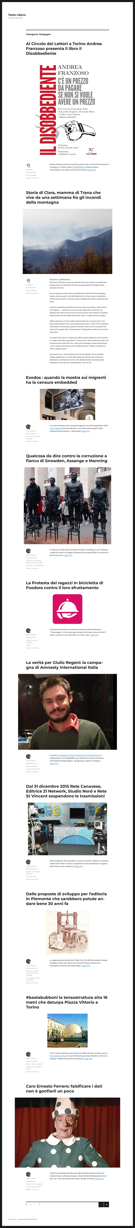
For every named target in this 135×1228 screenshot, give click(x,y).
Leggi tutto (91, 170)
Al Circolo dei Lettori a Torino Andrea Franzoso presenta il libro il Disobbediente (64, 48)
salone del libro (36, 1187)
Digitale (28, 871)
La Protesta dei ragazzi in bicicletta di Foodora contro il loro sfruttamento (64, 585)
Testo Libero (17, 15)
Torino (28, 175)
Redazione (29, 169)
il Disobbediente (78, 167)
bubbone (29, 1067)
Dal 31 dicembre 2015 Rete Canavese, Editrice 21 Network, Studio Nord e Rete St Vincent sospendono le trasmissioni (66, 791)
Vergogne (34, 175)
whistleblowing (38, 565)
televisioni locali (31, 876)
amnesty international (33, 769)
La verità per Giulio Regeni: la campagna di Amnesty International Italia (64, 665)
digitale (31, 978)
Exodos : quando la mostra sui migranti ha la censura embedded (66, 380)
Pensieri (37, 436)
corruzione (29, 565)
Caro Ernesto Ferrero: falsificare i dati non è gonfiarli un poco (64, 1088)
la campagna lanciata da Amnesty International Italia (78, 755)
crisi (27, 978)
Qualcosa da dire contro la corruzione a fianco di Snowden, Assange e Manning (66, 458)
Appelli (28, 766)
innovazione (30, 980)
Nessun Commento (32, 178)
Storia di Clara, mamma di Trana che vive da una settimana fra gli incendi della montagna (63, 197)
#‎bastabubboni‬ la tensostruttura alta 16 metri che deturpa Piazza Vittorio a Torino (66, 1002)
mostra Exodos (55, 428)
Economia (29, 560)
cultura (28, 1187)
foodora (28, 645)
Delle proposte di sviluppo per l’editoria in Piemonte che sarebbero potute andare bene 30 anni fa (66, 898)
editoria (37, 978)
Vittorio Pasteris (31, 431)
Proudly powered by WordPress (27, 1219)
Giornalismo (30, 436)
